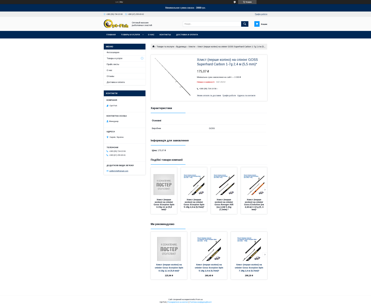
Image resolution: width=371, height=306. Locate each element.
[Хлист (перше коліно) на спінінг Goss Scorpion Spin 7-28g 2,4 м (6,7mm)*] (249, 246)
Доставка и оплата (187, 35)
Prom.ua (199, 299)
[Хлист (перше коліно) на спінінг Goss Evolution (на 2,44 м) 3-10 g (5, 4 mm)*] (254, 181)
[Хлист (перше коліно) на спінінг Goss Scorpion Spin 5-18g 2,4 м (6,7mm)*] (194, 181)
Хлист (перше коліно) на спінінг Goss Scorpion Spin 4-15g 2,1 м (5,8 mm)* (164, 204)
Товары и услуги (130, 35)
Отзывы (110, 76)
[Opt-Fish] (116, 27)
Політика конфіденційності (201, 302)
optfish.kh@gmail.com (118, 171)
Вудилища (181, 46)
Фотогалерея (113, 52)
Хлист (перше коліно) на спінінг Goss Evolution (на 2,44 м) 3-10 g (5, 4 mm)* (254, 204)
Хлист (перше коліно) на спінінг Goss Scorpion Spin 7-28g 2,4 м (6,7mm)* (249, 267)
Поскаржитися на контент (178, 302)
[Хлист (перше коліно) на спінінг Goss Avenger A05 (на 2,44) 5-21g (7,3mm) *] (224, 181)
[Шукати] (244, 24)
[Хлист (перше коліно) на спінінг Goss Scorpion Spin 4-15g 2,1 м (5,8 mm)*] (164, 181)
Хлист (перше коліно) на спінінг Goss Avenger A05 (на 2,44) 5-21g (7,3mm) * (224, 204)
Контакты (165, 35)
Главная (111, 35)
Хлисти (191, 46)
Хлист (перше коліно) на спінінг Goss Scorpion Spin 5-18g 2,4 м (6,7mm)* (194, 203)
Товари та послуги (165, 46)
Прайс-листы (113, 64)
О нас (151, 35)
